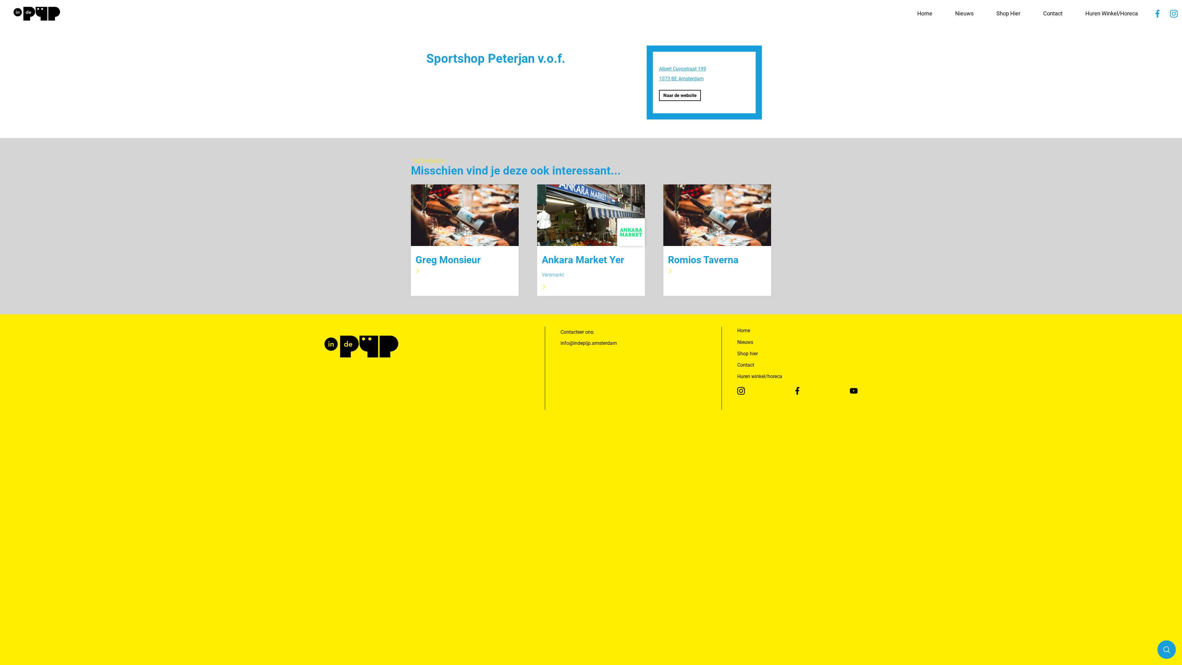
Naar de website (680, 95)
